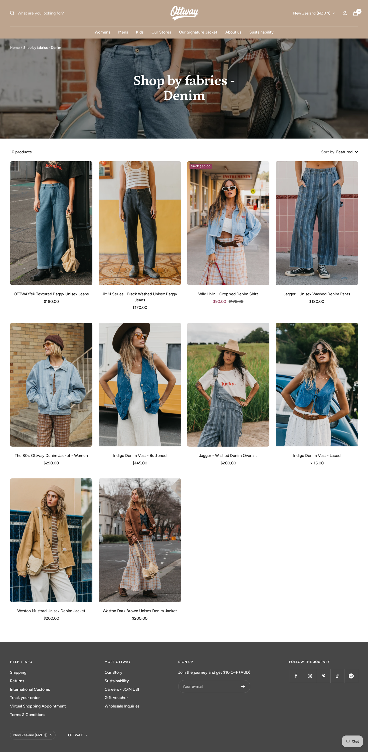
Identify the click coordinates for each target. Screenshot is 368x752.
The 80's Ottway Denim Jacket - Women (51, 455)
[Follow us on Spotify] (351, 676)
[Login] (344, 13)
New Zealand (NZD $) (311, 13)
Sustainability (261, 32)
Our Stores (161, 32)
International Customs (30, 689)
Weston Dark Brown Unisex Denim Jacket (140, 610)
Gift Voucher (116, 697)
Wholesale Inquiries (122, 706)
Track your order (25, 697)
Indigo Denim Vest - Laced (316, 455)
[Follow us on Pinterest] (323, 676)
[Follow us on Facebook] (296, 676)
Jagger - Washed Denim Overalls (228, 455)
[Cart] (355, 13)
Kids (139, 32)
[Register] (243, 686)
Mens (123, 32)
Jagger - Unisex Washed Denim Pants (316, 294)
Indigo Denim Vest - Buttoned (139, 455)
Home (15, 48)
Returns (17, 680)
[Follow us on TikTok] (337, 676)
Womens (102, 32)
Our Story (113, 672)
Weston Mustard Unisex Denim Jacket (51, 610)
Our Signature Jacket (198, 32)
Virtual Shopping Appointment (38, 706)
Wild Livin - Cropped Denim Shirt (228, 294)
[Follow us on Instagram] (310, 676)
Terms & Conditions (27, 714)
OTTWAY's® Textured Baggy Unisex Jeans (51, 294)
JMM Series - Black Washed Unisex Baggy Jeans (139, 297)
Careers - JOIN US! (122, 689)
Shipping (18, 672)
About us (233, 32)
